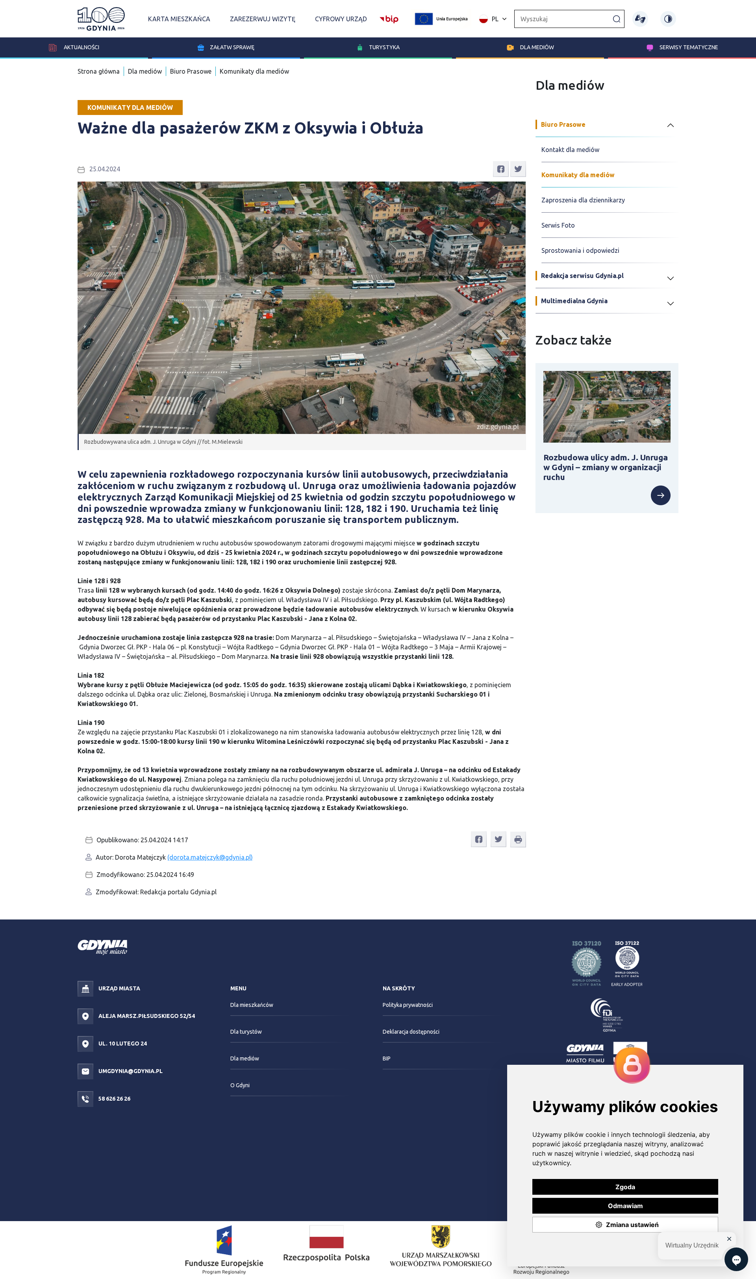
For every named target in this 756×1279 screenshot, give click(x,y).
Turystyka (384, 47)
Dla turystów (246, 1032)
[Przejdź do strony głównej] (101, 19)
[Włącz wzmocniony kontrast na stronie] (668, 19)
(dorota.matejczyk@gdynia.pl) (210, 857)
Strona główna (99, 71)
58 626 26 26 (113, 1098)
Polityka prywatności (408, 1005)
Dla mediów (537, 47)
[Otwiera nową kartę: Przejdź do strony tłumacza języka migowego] (640, 19)
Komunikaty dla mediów (254, 71)
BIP (387, 1058)
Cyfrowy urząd (341, 18)
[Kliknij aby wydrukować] (518, 839)
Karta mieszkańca (179, 18)
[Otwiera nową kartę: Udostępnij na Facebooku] (501, 168)
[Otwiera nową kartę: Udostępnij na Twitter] (518, 168)
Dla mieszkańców (251, 1005)
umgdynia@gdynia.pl (130, 1071)
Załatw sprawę (232, 47)
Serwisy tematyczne (689, 47)
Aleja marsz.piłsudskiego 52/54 (146, 1016)
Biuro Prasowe (190, 71)
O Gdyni (240, 1085)
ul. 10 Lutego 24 (122, 1043)
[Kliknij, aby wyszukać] (616, 18)
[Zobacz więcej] (607, 495)
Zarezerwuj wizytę (262, 18)
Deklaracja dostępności (411, 1032)
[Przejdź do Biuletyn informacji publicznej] (389, 18)
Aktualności (81, 47)
